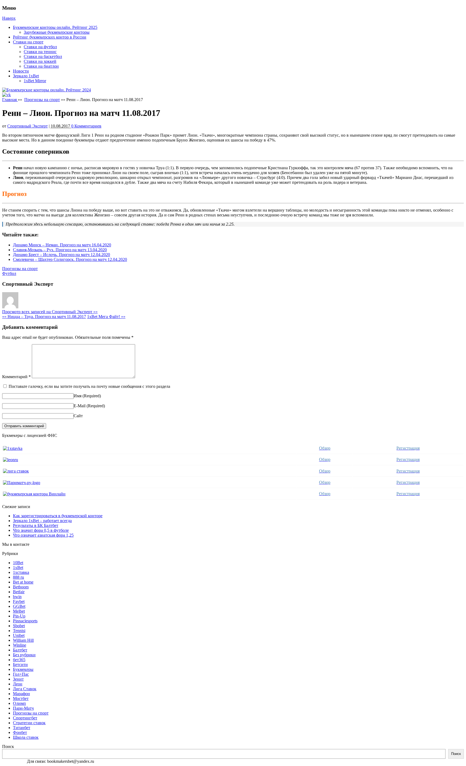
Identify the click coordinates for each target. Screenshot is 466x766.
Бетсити (20, 664)
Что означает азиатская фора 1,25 (43, 535)
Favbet (19, 601)
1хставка (21, 572)
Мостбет (21, 698)
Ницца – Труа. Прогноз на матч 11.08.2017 (44, 316)
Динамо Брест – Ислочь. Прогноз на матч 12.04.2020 (61, 254)
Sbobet (19, 625)
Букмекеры (23, 669)
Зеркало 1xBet (26, 76)
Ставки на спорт (28, 42)
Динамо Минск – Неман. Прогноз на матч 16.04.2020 (62, 245)
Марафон (21, 693)
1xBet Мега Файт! (106, 316)
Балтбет (20, 650)
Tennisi (19, 630)
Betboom (21, 587)
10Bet (18, 562)
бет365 (19, 659)
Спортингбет (25, 718)
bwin (17, 596)
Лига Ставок (24, 688)
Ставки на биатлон (41, 66)
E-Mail (79, 405)
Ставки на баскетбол (43, 56)
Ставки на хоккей (40, 61)
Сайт (78, 415)
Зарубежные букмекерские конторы (57, 32)
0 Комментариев (86, 126)
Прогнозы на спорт (42, 99)
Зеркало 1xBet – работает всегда (42, 520)
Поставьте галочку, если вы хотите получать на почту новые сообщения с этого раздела (89, 386)
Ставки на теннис (40, 51)
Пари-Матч (23, 708)
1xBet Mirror (35, 80)
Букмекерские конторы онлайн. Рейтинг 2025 (55, 27)
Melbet (19, 611)
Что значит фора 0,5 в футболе (41, 530)
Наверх (9, 18)
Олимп (19, 703)
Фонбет (20, 732)
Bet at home (23, 582)
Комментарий (16, 376)
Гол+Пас (21, 674)
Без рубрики (24, 655)
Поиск (8, 746)
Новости (21, 71)
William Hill (23, 640)
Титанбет (21, 727)
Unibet (19, 635)
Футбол (9, 273)
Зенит (18, 679)
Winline (19, 645)
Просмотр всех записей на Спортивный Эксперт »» (50, 311)
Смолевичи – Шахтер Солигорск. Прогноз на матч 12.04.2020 (70, 259)
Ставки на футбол (40, 46)
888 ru (18, 577)
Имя (77, 396)
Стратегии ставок (29, 722)
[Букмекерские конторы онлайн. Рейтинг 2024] (46, 90)
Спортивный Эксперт (27, 126)
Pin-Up (19, 616)
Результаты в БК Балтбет (35, 525)
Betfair (19, 591)
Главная (10, 99)
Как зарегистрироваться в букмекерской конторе (57, 515)
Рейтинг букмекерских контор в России (49, 37)
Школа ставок (26, 737)
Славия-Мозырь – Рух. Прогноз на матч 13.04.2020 (60, 249)
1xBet (18, 567)
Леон (17, 684)
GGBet (19, 606)
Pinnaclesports (25, 621)
